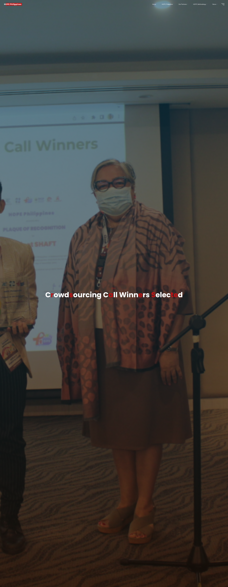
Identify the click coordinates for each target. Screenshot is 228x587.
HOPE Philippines (12, 4)
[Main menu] (222, 4)
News (114, 288)
